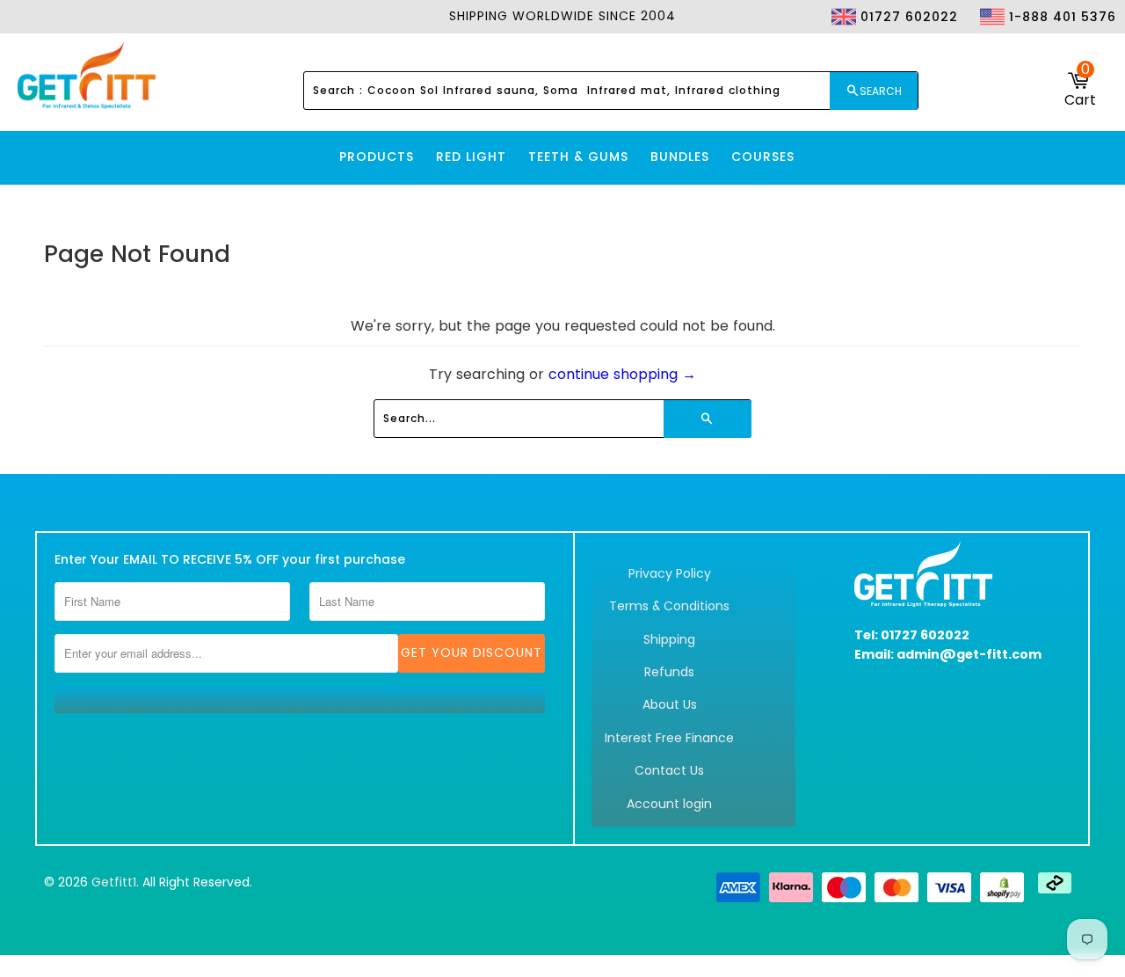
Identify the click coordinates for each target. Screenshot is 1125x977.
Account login (669, 804)
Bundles (679, 156)
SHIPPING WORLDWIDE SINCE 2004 (562, 16)
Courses (763, 156)
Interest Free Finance (669, 738)
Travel (1081, 49)
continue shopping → (622, 374)
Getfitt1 (113, 882)
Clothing (882, 49)
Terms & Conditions (669, 606)
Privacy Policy (669, 573)
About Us (669, 704)
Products (376, 156)
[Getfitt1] (88, 77)
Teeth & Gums (578, 156)
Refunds (669, 672)
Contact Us (669, 770)
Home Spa (1021, 49)
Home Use (952, 49)
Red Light (471, 156)
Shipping (669, 639)
